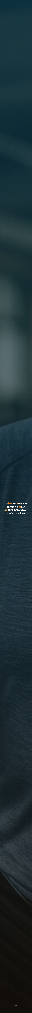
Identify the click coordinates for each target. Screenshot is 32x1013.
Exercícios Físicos (15, 500)
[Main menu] (29, 3)
